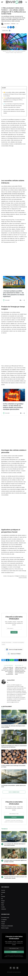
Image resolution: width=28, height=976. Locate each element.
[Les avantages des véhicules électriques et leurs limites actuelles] (14, 717)
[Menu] (2, 2)
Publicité (3, 921)
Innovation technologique (18, 642)
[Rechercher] (26, 2)
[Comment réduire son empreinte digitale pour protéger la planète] (14, 853)
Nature (2, 902)
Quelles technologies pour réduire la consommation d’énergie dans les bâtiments (14, 746)
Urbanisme (3, 909)
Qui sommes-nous (5, 917)
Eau (2, 898)
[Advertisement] (14, 70)
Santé (2, 904)
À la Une (3, 890)
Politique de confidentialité (7, 925)
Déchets (3, 896)
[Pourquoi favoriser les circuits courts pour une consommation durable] (14, 869)
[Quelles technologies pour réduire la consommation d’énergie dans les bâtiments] (14, 737)
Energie (3, 900)
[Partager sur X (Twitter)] (8, 27)
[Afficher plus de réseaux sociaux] (16, 27)
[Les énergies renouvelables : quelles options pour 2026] (14, 776)
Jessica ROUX (7, 23)
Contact (3, 923)
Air (1, 894)
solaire (3, 644)
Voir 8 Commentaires (14, 792)
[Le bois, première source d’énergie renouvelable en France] (14, 757)
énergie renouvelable (6, 642)
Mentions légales (5, 927)
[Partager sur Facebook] (11, 27)
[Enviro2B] (14, 2)
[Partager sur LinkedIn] (13, 27)
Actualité (3, 892)
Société (3, 906)
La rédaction (4, 919)
